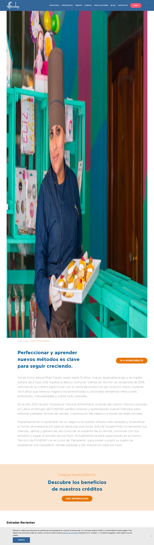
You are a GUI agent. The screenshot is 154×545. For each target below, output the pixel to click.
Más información (77, 499)
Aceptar (21, 540)
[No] (151, 536)
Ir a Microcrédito (131, 361)
